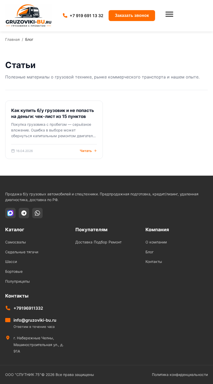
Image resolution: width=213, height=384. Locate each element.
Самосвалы (15, 242)
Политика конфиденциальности (180, 374)
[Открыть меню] (169, 15)
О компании (156, 242)
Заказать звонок (132, 15)
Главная (12, 39)
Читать (86, 151)
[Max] (10, 213)
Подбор (100, 242)
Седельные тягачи (21, 252)
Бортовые (14, 271)
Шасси (11, 261)
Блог (149, 252)
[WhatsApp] (37, 213)
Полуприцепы (17, 281)
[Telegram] (24, 213)
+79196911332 (28, 308)
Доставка (83, 242)
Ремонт (115, 242)
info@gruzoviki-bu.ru (35, 320)
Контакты (153, 261)
